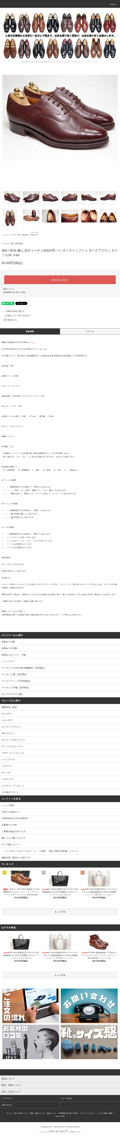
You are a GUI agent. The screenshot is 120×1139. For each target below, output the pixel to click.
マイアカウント (8, 1098)
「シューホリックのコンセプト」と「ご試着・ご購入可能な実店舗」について (40, 851)
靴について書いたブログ (14, 838)
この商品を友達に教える (14, 311)
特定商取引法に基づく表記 (14, 292)
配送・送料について (37, 1113)
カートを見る (67, 1098)
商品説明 (30, 331)
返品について (8, 289)
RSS (57, 1116)
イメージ (90, 331)
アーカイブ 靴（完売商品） (19, 235)
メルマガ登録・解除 (105, 1113)
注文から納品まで (10, 812)
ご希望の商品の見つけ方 (14, 831)
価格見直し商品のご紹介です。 (17, 857)
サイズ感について (10, 844)
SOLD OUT (60, 280)
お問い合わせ (7, 1105)
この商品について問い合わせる (17, 315)
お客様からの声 (9, 825)
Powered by (44, 1132)
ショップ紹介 (8, 805)
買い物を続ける (10, 320)
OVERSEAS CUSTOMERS (15, 818)
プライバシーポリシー (88, 1113)
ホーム (5, 235)
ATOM (62, 1116)
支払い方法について (21, 1113)
